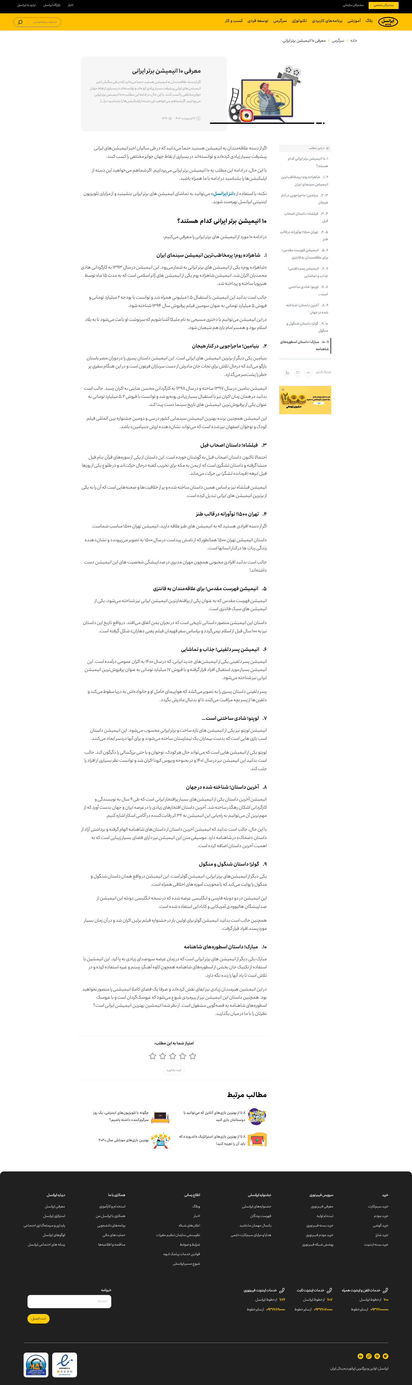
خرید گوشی (380, 1225)
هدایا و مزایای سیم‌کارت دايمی (251, 1235)
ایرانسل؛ (382, 1368)
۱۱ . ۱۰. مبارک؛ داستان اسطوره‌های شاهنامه (304, 346)
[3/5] (173, 1056)
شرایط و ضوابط (190, 1244)
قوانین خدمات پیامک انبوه (181, 1254)
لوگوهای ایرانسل (54, 1235)
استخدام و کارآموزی (112, 1206)
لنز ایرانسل (223, 193)
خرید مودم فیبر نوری (319, 1235)
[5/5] (153, 1056)
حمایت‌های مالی (114, 1235)
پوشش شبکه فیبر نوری (317, 1244)
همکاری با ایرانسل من (110, 1216)
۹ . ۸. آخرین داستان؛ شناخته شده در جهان (307, 309)
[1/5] (193, 1056)
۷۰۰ (386, 1300)
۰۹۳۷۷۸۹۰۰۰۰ (275, 1309)
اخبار (70, 5)
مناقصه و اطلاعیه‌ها (111, 1244)
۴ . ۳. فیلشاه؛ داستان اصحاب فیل (306, 217)
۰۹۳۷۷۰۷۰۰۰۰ (323, 1309)
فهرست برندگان (260, 1216)
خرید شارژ (382, 1235)
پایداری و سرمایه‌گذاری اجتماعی (44, 1225)
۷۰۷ (329, 1300)
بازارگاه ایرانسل (52, 5)
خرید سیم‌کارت (378, 1206)
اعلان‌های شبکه (189, 1225)
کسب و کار (234, 21)
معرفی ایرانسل (55, 1206)
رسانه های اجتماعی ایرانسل (46, 1244)
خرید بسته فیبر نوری (319, 1225)
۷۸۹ (282, 1300)
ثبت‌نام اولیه (325, 1216)
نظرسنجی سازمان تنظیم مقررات (178, 1235)
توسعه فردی (257, 21)
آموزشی (354, 21)
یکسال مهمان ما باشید (255, 1225)
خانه (353, 41)
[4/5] (163, 1056)
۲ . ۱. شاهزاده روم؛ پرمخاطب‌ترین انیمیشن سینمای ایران (304, 181)
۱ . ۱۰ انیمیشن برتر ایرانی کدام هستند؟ (308, 162)
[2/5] (183, 1056)
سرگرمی (280, 21)
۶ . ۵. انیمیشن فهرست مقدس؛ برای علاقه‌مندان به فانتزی (305, 254)
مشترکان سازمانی (353, 5)
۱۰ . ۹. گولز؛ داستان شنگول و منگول (307, 327)
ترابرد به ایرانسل (26, 5)
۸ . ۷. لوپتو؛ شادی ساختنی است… (308, 291)
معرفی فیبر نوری (322, 1206)
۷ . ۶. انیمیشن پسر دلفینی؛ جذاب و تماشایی (308, 272)
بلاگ (369, 21)
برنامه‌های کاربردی (327, 21)
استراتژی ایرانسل (54, 1216)
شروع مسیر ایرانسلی (186, 1264)
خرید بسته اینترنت (376, 1244)
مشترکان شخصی (383, 5)
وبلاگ (196, 1206)
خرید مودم (381, 1216)
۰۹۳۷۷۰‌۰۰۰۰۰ (379, 1309)
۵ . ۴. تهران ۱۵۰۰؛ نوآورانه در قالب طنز (304, 236)
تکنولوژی (299, 21)
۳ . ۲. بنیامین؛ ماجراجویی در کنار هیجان (304, 199)
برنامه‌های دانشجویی (111, 1225)
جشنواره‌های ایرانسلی (256, 1206)
